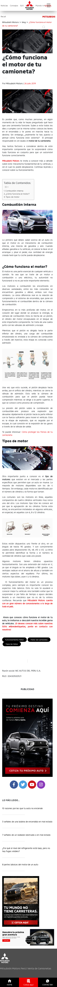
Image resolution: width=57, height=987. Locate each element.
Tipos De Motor (12, 644)
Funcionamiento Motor (14, 639)
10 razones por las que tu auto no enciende (22, 808)
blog (24, 22)
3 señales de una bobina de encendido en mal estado (27, 821)
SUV (22, 5)
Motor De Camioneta (39, 639)
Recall (3, 16)
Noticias (4, 5)
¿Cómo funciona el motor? (18, 193)
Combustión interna (14, 190)
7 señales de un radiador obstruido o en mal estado (26, 834)
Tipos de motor (12, 196)
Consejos (14, 5)
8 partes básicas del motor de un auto (20, 864)
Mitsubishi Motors (14, 83)
